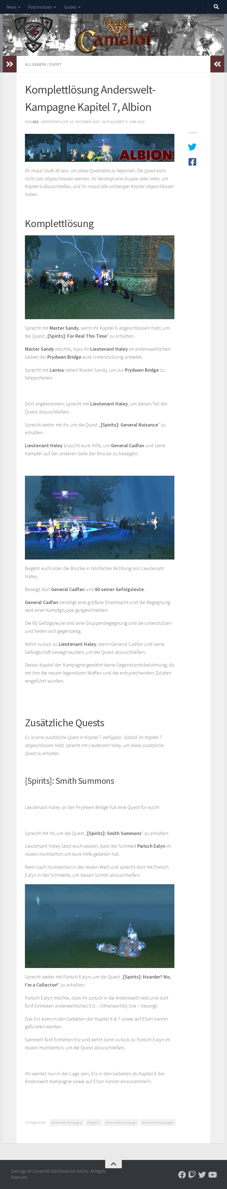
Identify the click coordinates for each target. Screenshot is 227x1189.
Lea (35, 121)
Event (55, 64)
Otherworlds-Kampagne (158, 1122)
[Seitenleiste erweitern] (10, 64)
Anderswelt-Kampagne (66, 1122)
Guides (70, 7)
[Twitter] (202, 1175)
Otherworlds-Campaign (120, 1122)
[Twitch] (192, 1175)
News (11, 7)
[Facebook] (182, 1175)
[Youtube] (212, 1175)
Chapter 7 (93, 1122)
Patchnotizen (40, 7)
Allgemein (35, 64)
